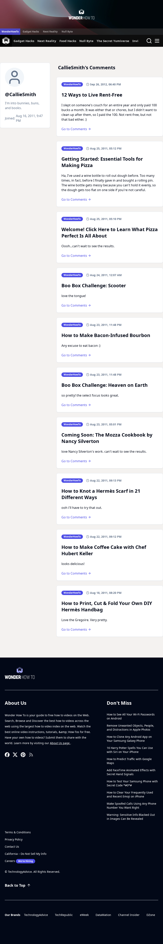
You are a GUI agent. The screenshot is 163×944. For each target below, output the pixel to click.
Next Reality (50, 31)
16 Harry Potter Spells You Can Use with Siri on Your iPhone (130, 750)
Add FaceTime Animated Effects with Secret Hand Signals (131, 772)
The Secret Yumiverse (113, 41)
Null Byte (67, 31)
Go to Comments (74, 129)
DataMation (103, 915)
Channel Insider (129, 915)
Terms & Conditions (18, 832)
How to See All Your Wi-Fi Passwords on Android (131, 716)
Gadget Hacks (31, 31)
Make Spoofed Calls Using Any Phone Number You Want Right (131, 805)
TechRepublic (64, 915)
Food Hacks (67, 41)
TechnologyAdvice (36, 915)
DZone (151, 915)
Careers (19, 861)
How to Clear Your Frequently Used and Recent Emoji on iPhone (130, 794)
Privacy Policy (13, 839)
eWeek (84, 915)
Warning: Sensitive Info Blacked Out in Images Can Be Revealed (131, 817)
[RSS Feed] (31, 754)
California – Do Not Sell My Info (25, 854)
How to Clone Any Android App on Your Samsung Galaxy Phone (129, 739)
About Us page (60, 743)
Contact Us (12, 846)
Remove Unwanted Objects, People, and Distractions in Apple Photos (130, 727)
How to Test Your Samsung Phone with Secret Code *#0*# (132, 783)
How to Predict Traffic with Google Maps (129, 761)
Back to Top (15, 885)
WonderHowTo (10, 31)
